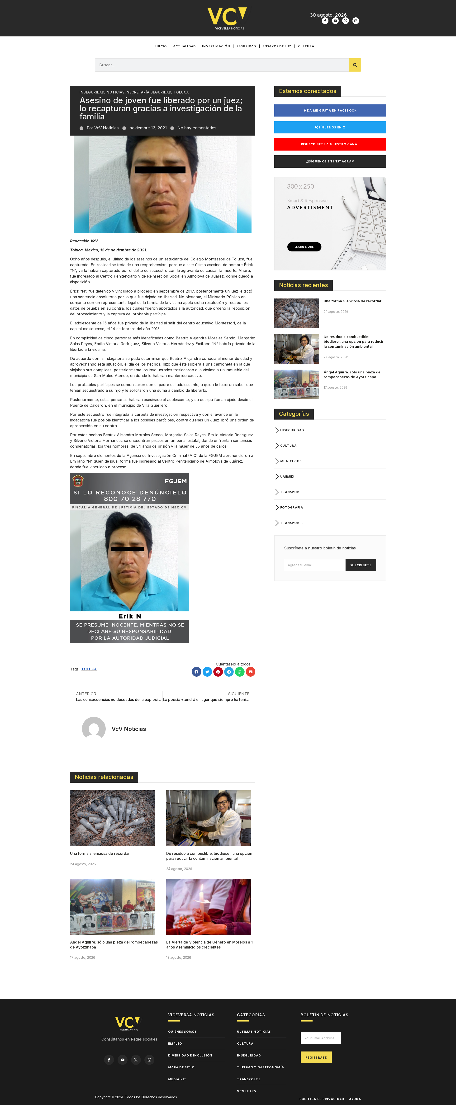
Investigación (216, 46)
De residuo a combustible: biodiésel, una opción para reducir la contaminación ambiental (209, 856)
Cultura (306, 46)
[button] (196, 672)
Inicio (161, 46)
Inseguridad (92, 92)
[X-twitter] (345, 20)
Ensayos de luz (277, 46)
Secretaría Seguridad (149, 92)
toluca (89, 669)
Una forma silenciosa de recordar (100, 853)
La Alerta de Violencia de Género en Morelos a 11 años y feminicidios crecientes (210, 944)
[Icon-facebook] (325, 20)
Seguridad (246, 46)
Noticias (116, 92)
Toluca (181, 92)
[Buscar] (355, 65)
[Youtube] (335, 20)
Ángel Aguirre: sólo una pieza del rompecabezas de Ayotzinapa (352, 374)
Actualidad (184, 46)
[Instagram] (355, 20)
